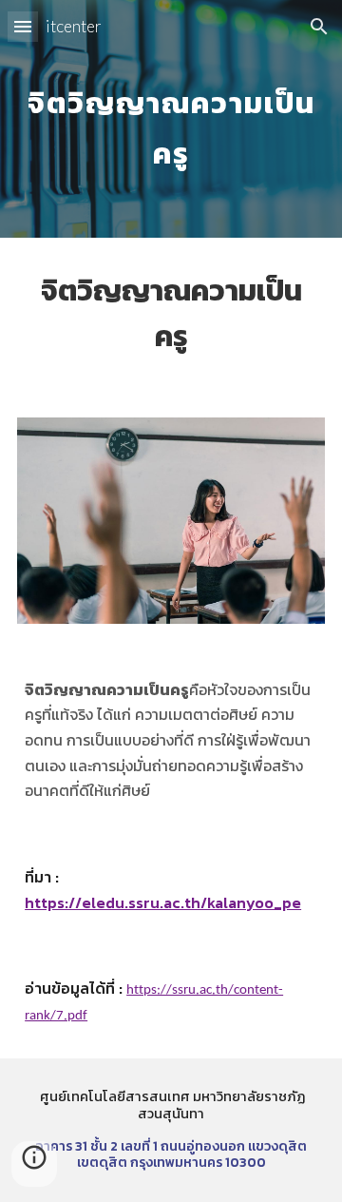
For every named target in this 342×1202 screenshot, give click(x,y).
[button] (23, 26)
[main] (171, 119)
